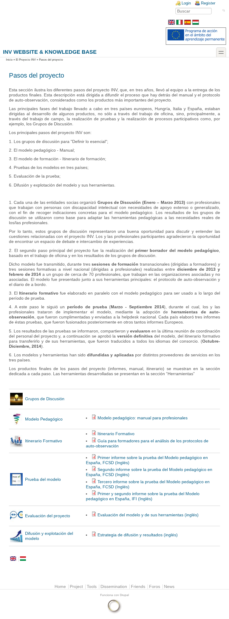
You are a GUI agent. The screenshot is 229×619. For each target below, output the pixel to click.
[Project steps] (171, 23)
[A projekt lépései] (195, 23)
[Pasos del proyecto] (187, 23)
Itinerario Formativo (43, 441)
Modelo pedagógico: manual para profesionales (143, 418)
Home (60, 586)
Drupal (124, 595)
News (169, 586)
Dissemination (113, 586)
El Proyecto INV (26, 59)
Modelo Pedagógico (44, 419)
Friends (138, 586)
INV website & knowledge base (50, 52)
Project (76, 586)
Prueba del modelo (43, 479)
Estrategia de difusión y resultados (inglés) (138, 535)
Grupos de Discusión (44, 399)
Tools (92, 586)
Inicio (9, 59)
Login (186, 3)
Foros (154, 586)
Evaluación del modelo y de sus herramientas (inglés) (148, 515)
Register (208, 3)
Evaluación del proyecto (47, 516)
